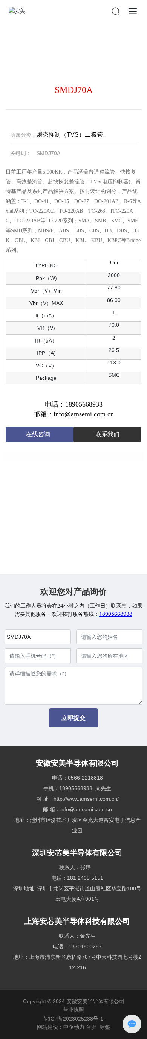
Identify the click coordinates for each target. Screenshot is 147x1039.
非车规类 (58, 54)
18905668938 (115, 613)
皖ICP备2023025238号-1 (73, 1019)
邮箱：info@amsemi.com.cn (73, 414)
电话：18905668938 (74, 404)
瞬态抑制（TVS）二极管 (99, 54)
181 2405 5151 (85, 878)
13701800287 (85, 946)
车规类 (94, 511)
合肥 (91, 1027)
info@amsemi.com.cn (86, 809)
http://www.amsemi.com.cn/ (86, 799)
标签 (105, 1027)
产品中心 (34, 54)
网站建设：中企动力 (60, 1027)
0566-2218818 (85, 778)
